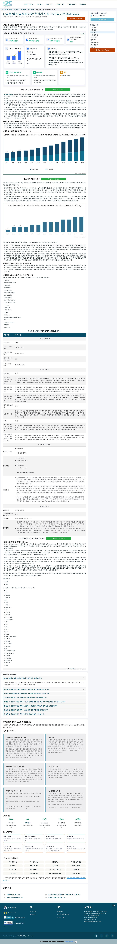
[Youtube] (112, 936)
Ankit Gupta (73, 669)
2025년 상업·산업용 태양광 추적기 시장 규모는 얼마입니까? (23, 678)
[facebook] (107, 936)
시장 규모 (94, 27)
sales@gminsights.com (94, 921)
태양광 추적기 (8, 94)
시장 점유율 (94, 35)
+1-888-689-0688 (94, 915)
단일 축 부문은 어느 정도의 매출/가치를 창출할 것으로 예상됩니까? (25, 698)
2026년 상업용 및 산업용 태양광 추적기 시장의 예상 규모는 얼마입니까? (26, 693)
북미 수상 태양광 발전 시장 (15, 897)
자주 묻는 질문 (95, 42)
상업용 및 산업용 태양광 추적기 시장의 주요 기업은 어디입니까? (24, 714)
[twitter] (101, 936)
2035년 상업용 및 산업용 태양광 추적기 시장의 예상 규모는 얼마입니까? (26, 689)
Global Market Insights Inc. (10, 936)
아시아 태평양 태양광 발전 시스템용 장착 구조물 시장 (64, 895)
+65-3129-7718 (92, 919)
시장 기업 (94, 37)
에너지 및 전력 (8, 10)
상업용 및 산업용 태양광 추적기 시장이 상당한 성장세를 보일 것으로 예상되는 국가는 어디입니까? (35, 702)
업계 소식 (94, 40)
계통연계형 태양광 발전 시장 (56, 897)
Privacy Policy (69, 941)
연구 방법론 (94, 45)
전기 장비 (16, 10)
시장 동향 (94, 30)
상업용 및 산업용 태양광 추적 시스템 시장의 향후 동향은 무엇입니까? (26, 710)
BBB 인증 (28, 823)
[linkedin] (96, 936)
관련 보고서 (94, 47)
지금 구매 (103, 19)
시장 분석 (94, 32)
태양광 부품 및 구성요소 (27, 10)
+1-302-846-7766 (92, 917)
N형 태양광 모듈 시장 (13, 895)
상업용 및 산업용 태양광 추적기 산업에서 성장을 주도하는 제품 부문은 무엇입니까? (30, 706)
